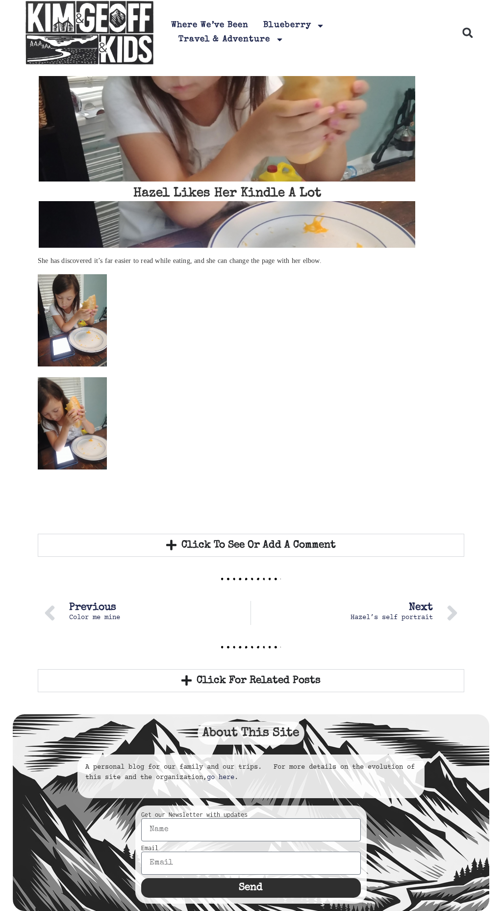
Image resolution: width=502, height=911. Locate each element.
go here (220, 777)
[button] (467, 32)
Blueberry (287, 25)
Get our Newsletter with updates (194, 814)
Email (149, 848)
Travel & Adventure (224, 39)
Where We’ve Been (210, 25)
